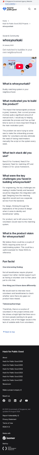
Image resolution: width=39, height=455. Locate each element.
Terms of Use (8, 423)
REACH (5, 427)
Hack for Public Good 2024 (13, 369)
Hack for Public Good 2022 (13, 376)
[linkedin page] (15, 400)
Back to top (10, 332)
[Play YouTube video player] (19, 66)
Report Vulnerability (10, 416)
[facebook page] (4, 400)
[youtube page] (26, 400)
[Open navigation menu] (35, 9)
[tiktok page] (21, 400)
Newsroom (7, 384)
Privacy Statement (9, 419)
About (5, 357)
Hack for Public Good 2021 (12, 380)
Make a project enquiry (11, 390)
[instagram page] (9, 400)
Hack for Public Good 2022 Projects (15, 24)
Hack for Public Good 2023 (13, 373)
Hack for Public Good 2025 (13, 365)
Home (5, 21)
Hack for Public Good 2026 (13, 361)
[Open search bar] (29, 9)
